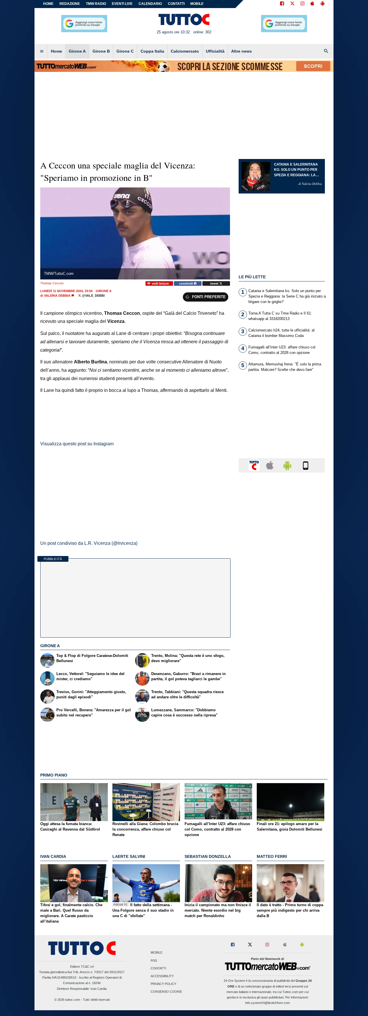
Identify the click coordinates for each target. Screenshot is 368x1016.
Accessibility (162, 976)
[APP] (255, 465)
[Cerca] (326, 51)
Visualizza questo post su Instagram (77, 443)
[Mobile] (305, 465)
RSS (154, 960)
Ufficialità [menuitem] (215, 51)
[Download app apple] (312, 4)
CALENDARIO (150, 3)
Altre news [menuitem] (241, 51)
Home (48, 3)
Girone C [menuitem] (125, 51)
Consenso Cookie (166, 992)
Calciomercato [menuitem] (185, 51)
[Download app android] (323, 4)
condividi (186, 283)
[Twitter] (292, 4)
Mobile (156, 952)
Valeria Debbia (57, 295)
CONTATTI (176, 3)
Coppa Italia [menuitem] (152, 51)
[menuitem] (41, 51)
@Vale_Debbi (93, 295)
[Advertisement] (282, 700)
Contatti (158, 968)
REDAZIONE (70, 3)
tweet (214, 283)
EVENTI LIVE (122, 3)
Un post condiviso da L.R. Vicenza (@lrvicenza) (88, 543)
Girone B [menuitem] (101, 51)
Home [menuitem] (56, 51)
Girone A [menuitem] (77, 51)
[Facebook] (282, 4)
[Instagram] (302, 4)
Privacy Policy (163, 984)
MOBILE (197, 3)
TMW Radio (96, 3)
